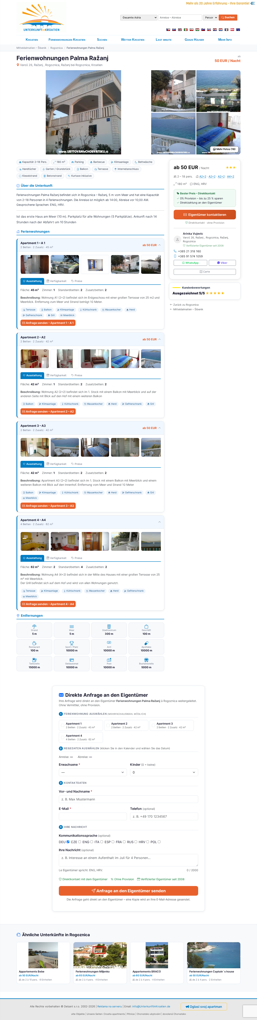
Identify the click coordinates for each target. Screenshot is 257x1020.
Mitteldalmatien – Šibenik (31, 47)
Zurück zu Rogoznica (186, 304)
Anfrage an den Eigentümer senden (131, 890)
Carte (206, 271)
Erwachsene (69, 764)
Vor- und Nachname (75, 791)
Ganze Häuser (194, 39)
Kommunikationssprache (84, 835)
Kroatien (32, 39)
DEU (63, 842)
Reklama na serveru (109, 1006)
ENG (86, 842)
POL (154, 842)
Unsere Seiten (94, 1014)
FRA (119, 842)
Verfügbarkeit (58, 281)
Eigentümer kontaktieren (207, 215)
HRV (142, 842)
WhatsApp (192, 262)
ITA (97, 842)
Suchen (229, 17)
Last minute (163, 39)
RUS (131, 842)
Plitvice (131, 1014)
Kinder (142, 764)
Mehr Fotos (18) (226, 149)
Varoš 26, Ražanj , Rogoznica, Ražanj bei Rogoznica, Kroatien (61, 65)
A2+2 (202, 176)
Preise (78, 281)
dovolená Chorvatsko (174, 1014)
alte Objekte (78, 1014)
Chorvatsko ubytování (149, 1014)
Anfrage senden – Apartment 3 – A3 (50, 505)
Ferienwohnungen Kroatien (67, 39)
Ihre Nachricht (76, 850)
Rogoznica (56, 47)
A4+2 (230, 176)
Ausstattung (34, 281)
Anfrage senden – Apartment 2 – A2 (50, 411)
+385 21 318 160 (189, 251)
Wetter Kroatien (132, 39)
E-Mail (65, 809)
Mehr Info (225, 39)
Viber (224, 262)
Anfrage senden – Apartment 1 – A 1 (50, 322)
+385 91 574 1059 (190, 256)
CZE (74, 842)
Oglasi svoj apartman (206, 1007)
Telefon (142, 809)
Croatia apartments (114, 1014)
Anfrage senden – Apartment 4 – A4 (50, 604)
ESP (108, 842)
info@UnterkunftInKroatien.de (151, 1006)
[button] (205, 291)
